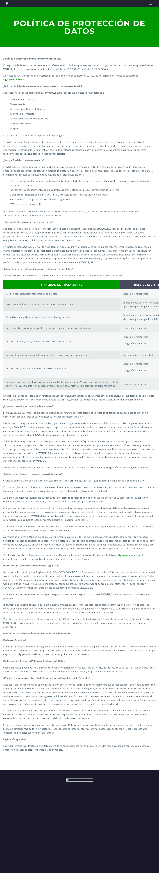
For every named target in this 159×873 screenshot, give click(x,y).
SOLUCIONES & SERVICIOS (66, 8)
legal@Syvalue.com (13, 79)
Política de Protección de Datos (145, 841)
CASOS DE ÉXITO (97, 8)
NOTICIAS (119, 8)
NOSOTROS (38, 8)
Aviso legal (39, 859)
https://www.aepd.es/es (129, 555)
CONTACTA (138, 8)
